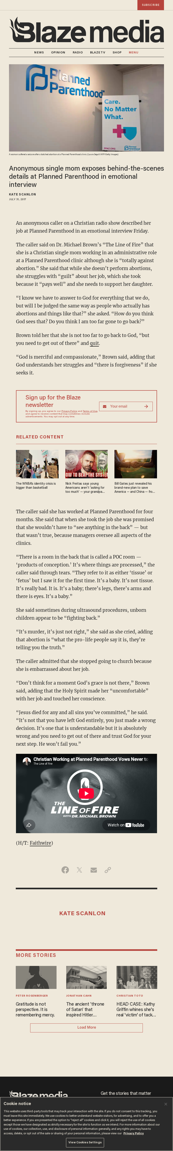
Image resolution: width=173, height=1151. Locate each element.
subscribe (150, 5)
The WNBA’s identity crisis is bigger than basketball (36, 486)
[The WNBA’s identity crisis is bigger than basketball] (37, 463)
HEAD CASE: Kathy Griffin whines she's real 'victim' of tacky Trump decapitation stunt (135, 1010)
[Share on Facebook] (65, 870)
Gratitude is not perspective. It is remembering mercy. (35, 1010)
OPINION (58, 52)
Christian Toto (129, 996)
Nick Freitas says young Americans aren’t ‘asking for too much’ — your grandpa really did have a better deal (85, 488)
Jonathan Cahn (79, 996)
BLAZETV (97, 52)
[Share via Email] (93, 870)
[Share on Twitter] (79, 870)
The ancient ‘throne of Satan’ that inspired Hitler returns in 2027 (85, 1010)
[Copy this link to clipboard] (108, 870)
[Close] (166, 1104)
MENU (134, 52)
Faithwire (40, 843)
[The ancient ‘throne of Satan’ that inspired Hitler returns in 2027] (86, 977)
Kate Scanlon (22, 194)
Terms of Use (90, 411)
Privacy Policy (69, 411)
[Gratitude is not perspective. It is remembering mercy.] (36, 977)
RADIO (78, 52)
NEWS (39, 52)
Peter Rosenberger (32, 996)
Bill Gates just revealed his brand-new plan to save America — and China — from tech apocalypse (134, 488)
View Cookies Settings (85, 1142)
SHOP (117, 52)
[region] (86, 1124)
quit (94, 343)
